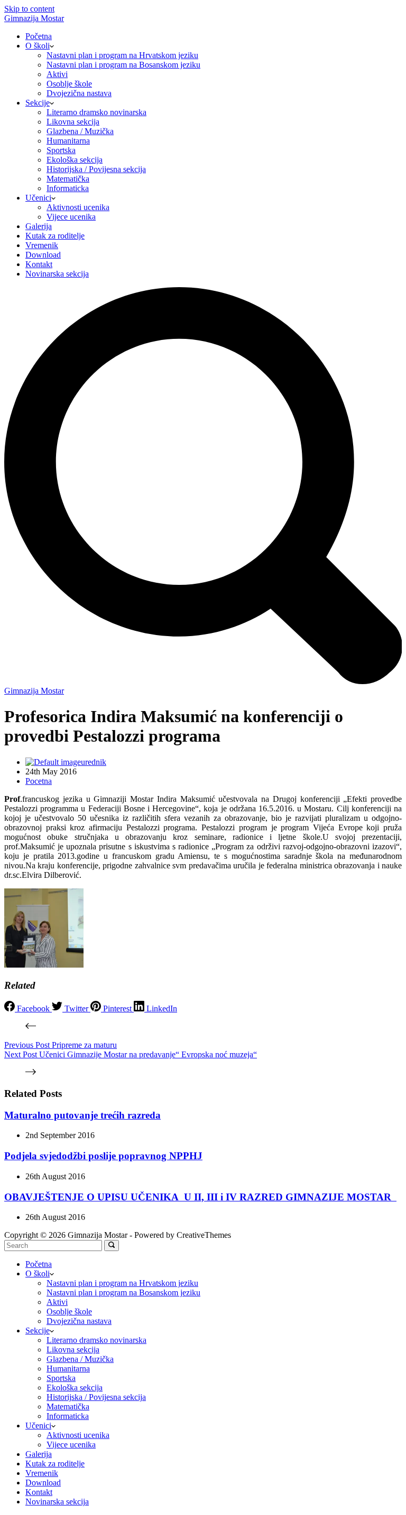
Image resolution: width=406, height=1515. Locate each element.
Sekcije (37, 102)
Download (43, 254)
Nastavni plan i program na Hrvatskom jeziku (122, 55)
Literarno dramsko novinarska (96, 112)
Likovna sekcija (73, 121)
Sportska (61, 150)
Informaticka (68, 188)
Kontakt (38, 264)
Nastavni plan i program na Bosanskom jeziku (123, 64)
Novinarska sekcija (57, 273)
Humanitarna (68, 140)
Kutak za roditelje (55, 235)
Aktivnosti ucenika (78, 207)
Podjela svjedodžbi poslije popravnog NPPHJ (103, 1155)
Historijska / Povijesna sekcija (96, 169)
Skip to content (29, 8)
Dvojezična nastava (79, 93)
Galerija (38, 226)
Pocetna (38, 781)
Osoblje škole (69, 83)
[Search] (203, 681)
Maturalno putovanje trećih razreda (82, 1115)
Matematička (68, 178)
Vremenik (41, 245)
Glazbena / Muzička (80, 131)
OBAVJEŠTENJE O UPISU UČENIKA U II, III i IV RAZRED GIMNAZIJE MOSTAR (200, 1196)
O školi (37, 45)
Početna (38, 36)
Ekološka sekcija (75, 159)
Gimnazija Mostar (34, 18)
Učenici (38, 197)
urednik (93, 762)
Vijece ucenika (71, 216)
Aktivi (57, 74)
